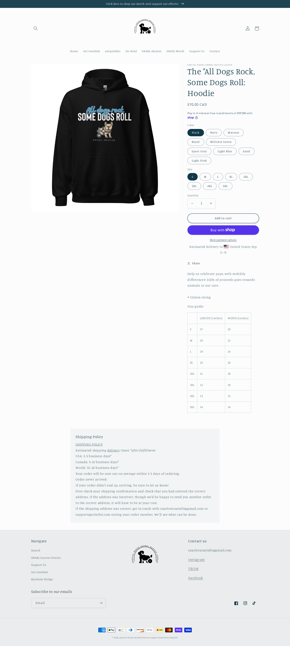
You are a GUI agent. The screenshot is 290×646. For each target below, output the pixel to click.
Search (35, 550)
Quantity (192, 195)
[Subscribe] (100, 603)
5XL (225, 186)
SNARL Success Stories (46, 557)
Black (195, 132)
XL (231, 176)
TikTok (193, 569)
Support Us (38, 564)
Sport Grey (199, 151)
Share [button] (196, 263)
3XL (194, 186)
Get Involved (39, 572)
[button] (35, 28)
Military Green (221, 141)
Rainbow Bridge (42, 579)
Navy (213, 132)
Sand (246, 151)
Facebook (195, 578)
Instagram (196, 559)
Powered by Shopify (168, 637)
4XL (209, 186)
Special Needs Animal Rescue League (138, 637)
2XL (245, 176)
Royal (196, 141)
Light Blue (225, 151)
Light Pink (199, 160)
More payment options (223, 239)
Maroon (233, 132)
